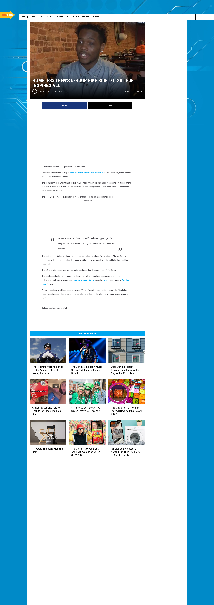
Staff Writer (41, 91)
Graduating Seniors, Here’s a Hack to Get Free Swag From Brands (46, 411)
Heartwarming (57, 308)
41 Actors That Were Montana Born (47, 450)
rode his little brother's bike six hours (86, 173)
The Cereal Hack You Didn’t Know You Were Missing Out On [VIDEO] (85, 452)
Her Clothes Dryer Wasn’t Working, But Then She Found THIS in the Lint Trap (125, 452)
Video (66, 308)
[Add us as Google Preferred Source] (192, 17)
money (107, 280)
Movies (96, 17)
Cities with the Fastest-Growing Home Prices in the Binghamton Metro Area (124, 370)
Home (23, 17)
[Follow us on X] (211, 17)
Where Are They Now (80, 17)
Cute (41, 17)
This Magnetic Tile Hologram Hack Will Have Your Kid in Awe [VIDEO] (126, 411)
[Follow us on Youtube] (199, 17)
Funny (32, 17)
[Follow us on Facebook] (205, 17)
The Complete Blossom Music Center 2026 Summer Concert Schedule (86, 370)
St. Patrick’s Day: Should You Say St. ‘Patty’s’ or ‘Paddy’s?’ (85, 409)
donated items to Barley (83, 280)
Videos (49, 17)
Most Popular (62, 17)
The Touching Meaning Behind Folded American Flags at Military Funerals (47, 370)
